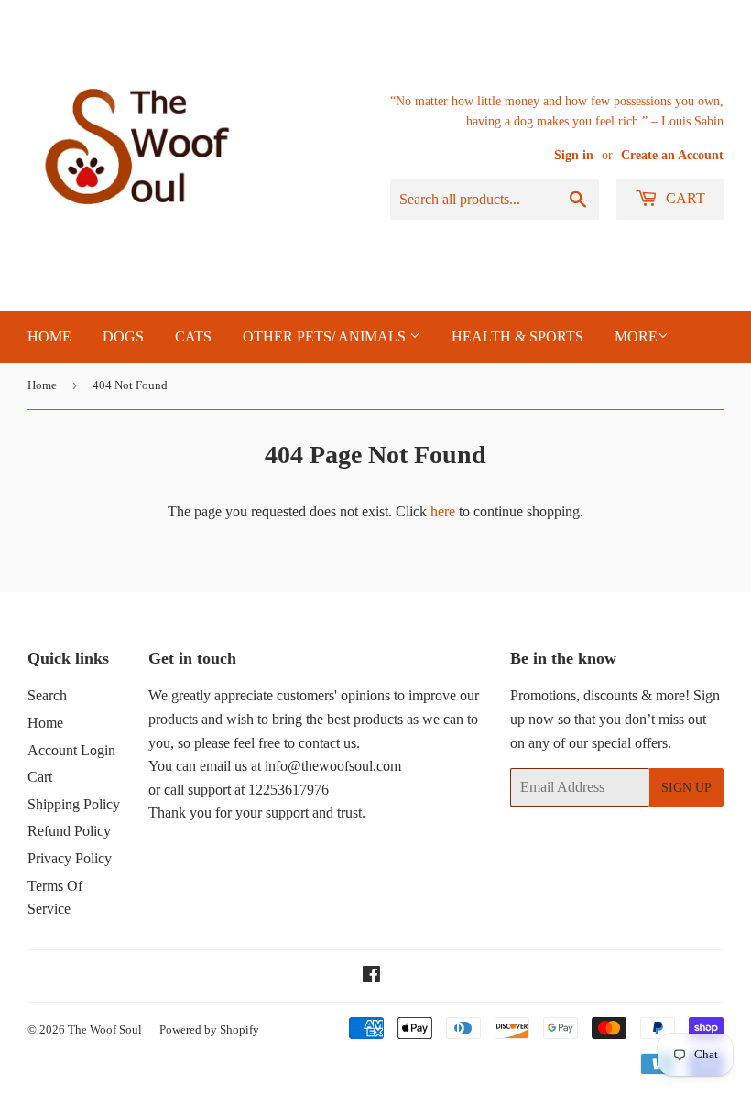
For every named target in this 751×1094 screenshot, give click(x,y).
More (636, 336)
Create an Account (672, 155)
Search (47, 695)
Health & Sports (517, 336)
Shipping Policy (73, 804)
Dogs (123, 336)
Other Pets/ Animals (326, 336)
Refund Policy (69, 831)
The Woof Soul (105, 1029)
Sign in (573, 155)
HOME (49, 336)
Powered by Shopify (209, 1029)
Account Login (71, 750)
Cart (683, 198)
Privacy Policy (69, 858)
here (442, 511)
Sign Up (686, 788)
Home (42, 385)
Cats (193, 336)
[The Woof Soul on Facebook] (371, 976)
